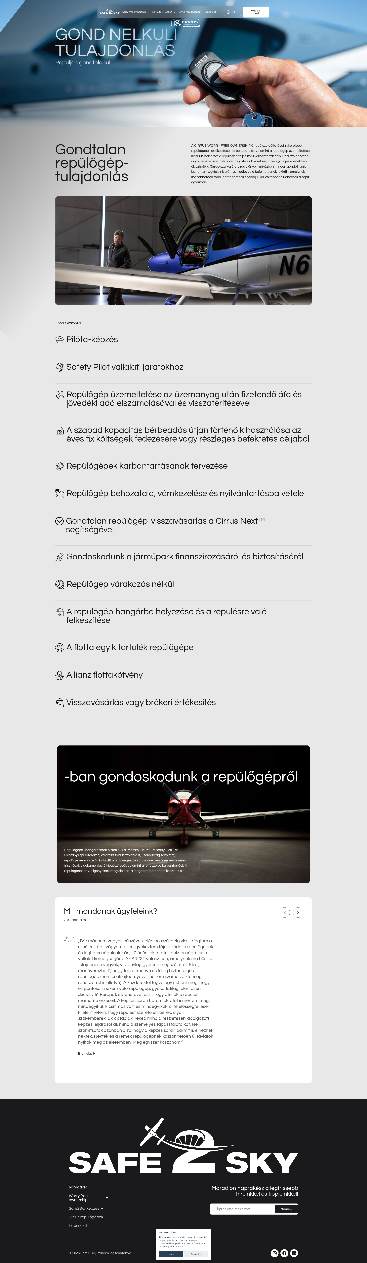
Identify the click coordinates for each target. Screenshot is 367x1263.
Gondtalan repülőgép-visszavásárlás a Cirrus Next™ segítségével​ (165, 525)
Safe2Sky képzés (162, 12)
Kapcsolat (210, 12)
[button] (285, 912)
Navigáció (78, 1187)
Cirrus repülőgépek (190, 12)
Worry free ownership (134, 12)
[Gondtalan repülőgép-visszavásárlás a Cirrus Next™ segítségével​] (59, 521)
